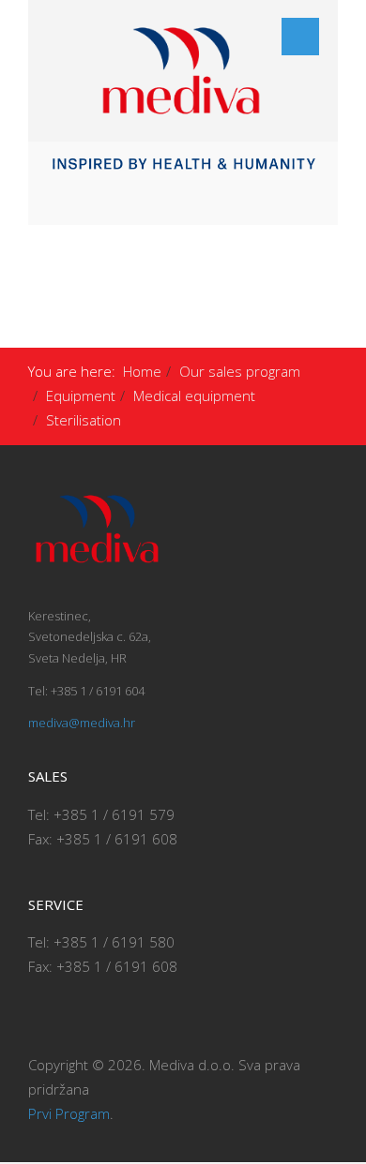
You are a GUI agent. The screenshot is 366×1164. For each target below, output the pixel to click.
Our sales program (239, 371)
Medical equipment (194, 395)
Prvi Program (69, 1113)
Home (142, 371)
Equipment (80, 395)
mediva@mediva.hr (81, 722)
